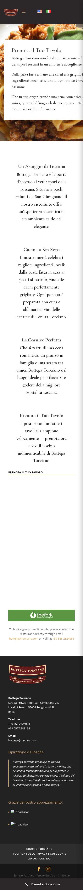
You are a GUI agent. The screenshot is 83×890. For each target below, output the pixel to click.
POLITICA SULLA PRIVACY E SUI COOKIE (39, 853)
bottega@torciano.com (23, 638)
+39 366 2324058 (63, 638)
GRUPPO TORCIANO (39, 849)
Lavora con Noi (39, 858)
